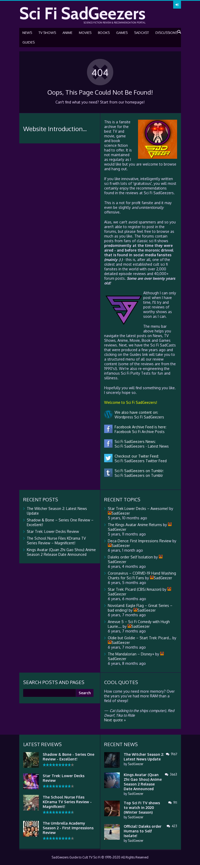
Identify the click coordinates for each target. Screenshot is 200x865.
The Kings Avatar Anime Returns (135, 524)
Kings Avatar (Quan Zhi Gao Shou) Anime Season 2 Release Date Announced (61, 552)
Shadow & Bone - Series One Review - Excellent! (68, 756)
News (27, 33)
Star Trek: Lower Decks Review (53, 531)
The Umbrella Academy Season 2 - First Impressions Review (68, 828)
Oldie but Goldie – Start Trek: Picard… (139, 638)
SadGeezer (135, 764)
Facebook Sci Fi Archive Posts (139, 431)
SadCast (141, 33)
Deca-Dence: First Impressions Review (139, 541)
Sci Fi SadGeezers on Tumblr (138, 475)
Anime (67, 33)
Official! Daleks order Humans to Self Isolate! (142, 831)
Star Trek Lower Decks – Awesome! (138, 508)
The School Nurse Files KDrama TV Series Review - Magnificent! (67, 802)
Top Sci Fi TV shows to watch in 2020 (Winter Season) (142, 807)
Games (122, 33)
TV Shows (47, 33)
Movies (85, 33)
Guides (28, 42)
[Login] (177, 5)
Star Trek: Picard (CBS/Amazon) (134, 589)
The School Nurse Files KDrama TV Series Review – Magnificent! (56, 540)
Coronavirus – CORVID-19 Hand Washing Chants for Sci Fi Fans (142, 575)
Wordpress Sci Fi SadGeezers (138, 417)
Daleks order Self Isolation (130, 557)
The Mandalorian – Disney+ (131, 654)
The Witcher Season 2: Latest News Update (144, 756)
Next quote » (115, 720)
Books (104, 33)
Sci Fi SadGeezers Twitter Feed (140, 461)
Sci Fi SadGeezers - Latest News (141, 446)
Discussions (166, 33)
